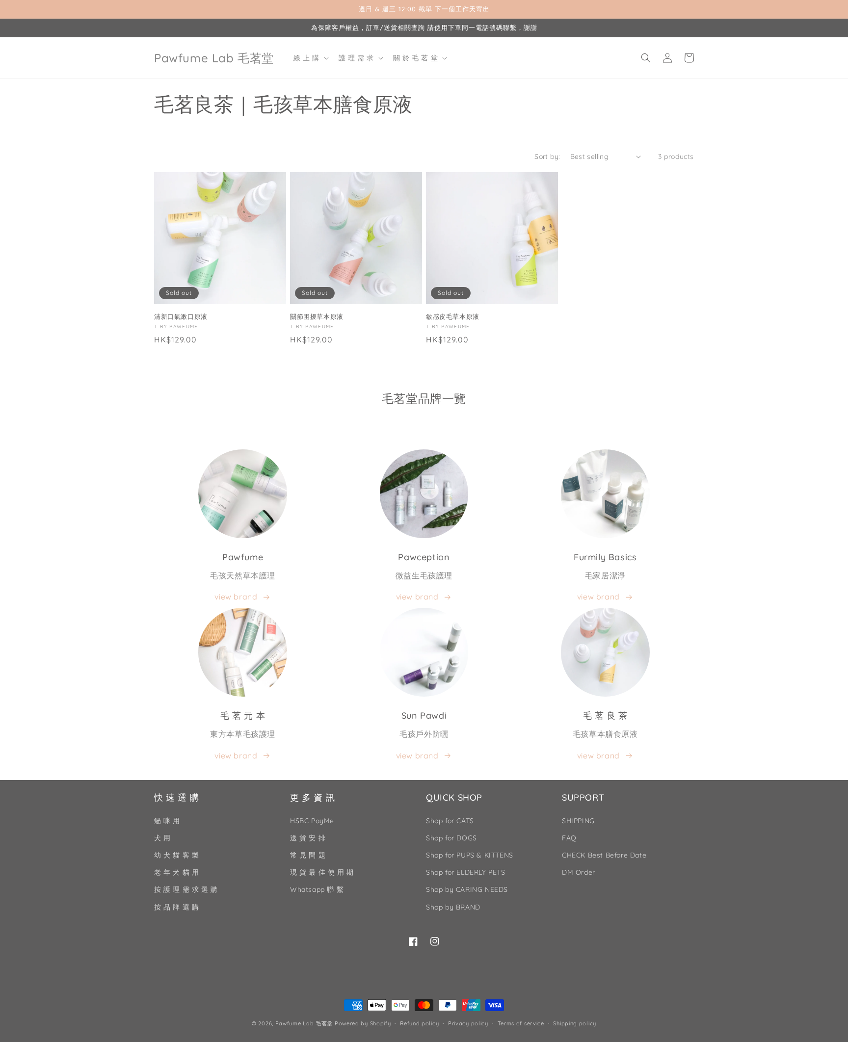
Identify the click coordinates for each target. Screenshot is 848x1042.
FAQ (569, 838)
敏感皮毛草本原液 (452, 316)
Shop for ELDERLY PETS (465, 872)
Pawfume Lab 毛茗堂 (304, 1023)
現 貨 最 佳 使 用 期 (322, 872)
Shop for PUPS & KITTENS (469, 855)
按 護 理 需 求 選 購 (186, 889)
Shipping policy (574, 1023)
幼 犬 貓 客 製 (176, 855)
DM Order (578, 872)
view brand (235, 596)
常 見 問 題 (307, 855)
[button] (310, 58)
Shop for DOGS (451, 838)
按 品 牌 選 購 (176, 907)
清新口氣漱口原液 (181, 316)
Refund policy (419, 1023)
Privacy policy (468, 1023)
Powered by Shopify (363, 1023)
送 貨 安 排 (307, 838)
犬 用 (162, 838)
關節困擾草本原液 (317, 316)
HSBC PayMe (312, 820)
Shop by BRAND (453, 907)
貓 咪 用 (167, 820)
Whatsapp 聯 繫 (317, 889)
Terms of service (521, 1023)
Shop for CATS (450, 820)
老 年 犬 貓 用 (176, 872)
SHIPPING (578, 820)
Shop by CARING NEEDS (467, 889)
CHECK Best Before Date (604, 855)
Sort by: (547, 156)
